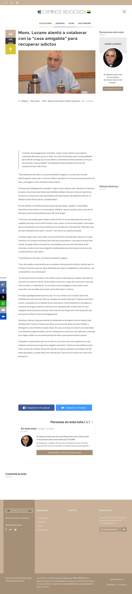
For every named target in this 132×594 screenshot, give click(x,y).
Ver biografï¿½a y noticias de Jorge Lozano (64, 452)
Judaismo (60, 23)
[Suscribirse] (124, 529)
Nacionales (35, 101)
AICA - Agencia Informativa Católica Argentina (61, 101)
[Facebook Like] (3, 284)
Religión (24, 101)
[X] (3, 297)
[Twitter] (13, 2)
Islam (71, 23)
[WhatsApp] (3, 303)
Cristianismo (84, 23)
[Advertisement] (56, 128)
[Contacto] (17, 2)
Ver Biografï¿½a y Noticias (113, 89)
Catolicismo (45, 23)
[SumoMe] (3, 316)
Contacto (122, 584)
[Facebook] (7, 2)
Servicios (111, 584)
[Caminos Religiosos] (66, 12)
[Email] (3, 310)
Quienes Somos (116, 579)
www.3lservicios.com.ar (14, 581)
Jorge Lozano (46, 428)
